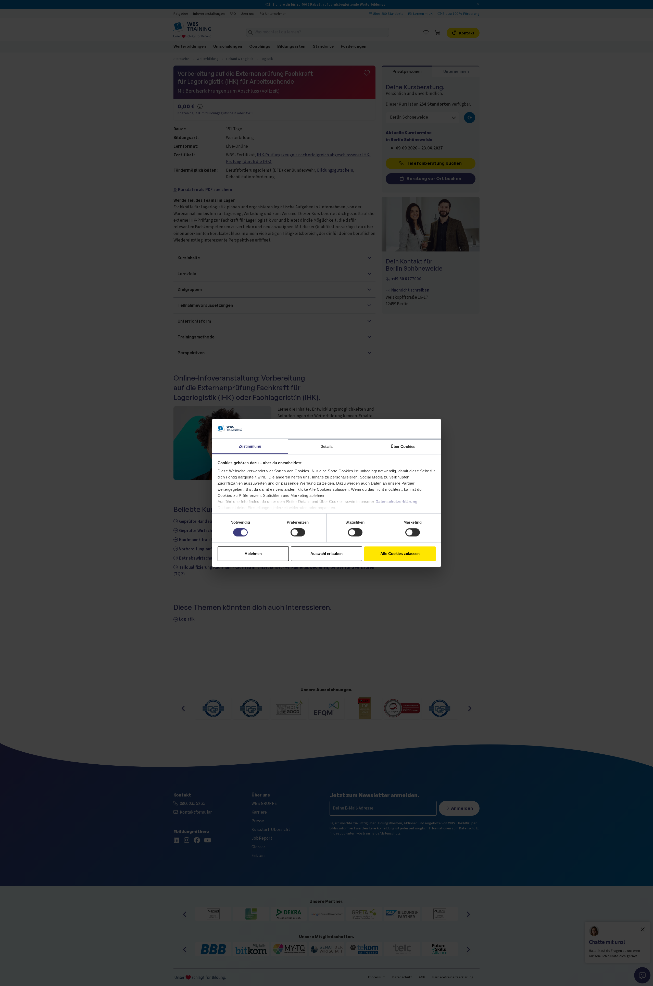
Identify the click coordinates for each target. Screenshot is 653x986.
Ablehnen (253, 553)
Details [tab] (326, 446)
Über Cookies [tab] (403, 446)
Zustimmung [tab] (250, 446)
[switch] (298, 532)
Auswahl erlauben (326, 553)
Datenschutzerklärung (396, 501)
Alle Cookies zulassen (400, 553)
